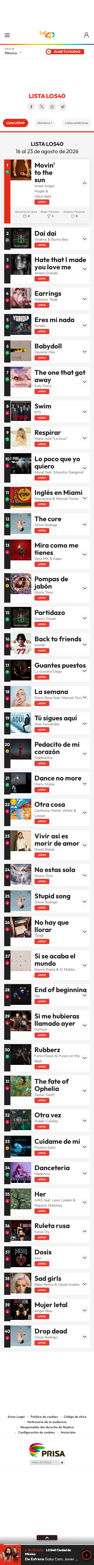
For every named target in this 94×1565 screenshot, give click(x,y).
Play (86, 1555)
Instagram (42, 1369)
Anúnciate (68, 1432)
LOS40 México (47, 35)
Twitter (42, 107)
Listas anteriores (76, 123)
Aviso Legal (16, 1417)
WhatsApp (52, 107)
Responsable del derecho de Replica (47, 1427)
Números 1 (45, 123)
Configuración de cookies (36, 1432)
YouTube (31, 1369)
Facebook (31, 107)
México (11, 53)
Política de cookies (44, 1417)
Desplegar (84, 183)
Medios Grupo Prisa (47, 1462)
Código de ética (75, 1417)
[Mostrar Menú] (7, 35)
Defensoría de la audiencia (47, 1422)
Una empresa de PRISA (47, 1449)
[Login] (86, 35)
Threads (73, 1369)
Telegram (62, 107)
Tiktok (21, 1369)
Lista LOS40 (16, 123)
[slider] (47, 1544)
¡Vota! (42, 201)
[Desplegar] (47, 1537)
